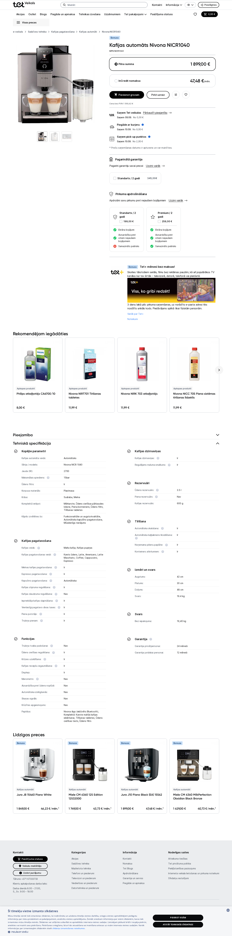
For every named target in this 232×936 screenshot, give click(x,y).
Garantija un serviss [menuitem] (133, 878)
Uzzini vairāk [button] (176, 200)
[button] (190, 5)
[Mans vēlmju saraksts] (195, 14)
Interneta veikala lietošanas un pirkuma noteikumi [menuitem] (193, 873)
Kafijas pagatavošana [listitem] (62, 31)
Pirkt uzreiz (158, 94)
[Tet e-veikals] (24, 4)
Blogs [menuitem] (43, 14)
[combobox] (228, 910)
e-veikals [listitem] (18, 31)
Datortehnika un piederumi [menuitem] (85, 888)
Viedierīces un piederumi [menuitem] (84, 883)
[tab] (116, 435)
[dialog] (116, 921)
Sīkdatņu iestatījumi (178, 878)
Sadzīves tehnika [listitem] (37, 31)
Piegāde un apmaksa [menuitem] (63, 14)
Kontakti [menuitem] (157, 4)
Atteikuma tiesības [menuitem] (177, 858)
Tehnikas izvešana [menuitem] (89, 14)
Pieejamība (23, 435)
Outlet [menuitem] (32, 14)
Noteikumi (132, 319)
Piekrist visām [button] (178, 917)
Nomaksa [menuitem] (127, 863)
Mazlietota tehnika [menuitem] (81, 868)
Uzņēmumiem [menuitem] (112, 14)
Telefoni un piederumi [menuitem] (82, 873)
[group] (174, 5)
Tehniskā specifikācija (32, 443)
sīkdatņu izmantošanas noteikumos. (68, 928)
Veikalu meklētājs (32, 866)
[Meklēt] (64, 5)
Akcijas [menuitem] (20, 14)
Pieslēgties (210, 4)
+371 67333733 (29, 879)
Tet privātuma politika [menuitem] (179, 863)
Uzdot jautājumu (32, 873)
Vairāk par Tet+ (135, 313)
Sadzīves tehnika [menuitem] (80, 863)
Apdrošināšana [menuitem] (130, 873)
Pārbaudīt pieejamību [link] (155, 112)
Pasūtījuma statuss (161, 14)
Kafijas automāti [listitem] (88, 31)
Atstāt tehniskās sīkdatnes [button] (178, 924)
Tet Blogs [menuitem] (128, 868)
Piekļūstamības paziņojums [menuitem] (182, 868)
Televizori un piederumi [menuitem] (83, 878)
